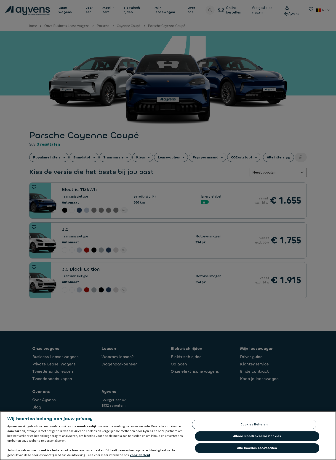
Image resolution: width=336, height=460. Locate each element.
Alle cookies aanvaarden (257, 448)
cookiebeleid (140, 455)
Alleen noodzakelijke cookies (257, 436)
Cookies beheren (254, 424)
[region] (168, 435)
